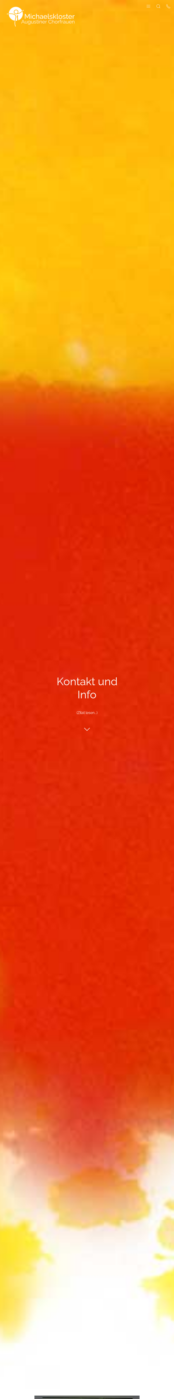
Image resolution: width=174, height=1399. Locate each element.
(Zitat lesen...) (87, 713)
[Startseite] (41, 16)
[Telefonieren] (168, 6)
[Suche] (158, 6)
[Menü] (148, 6)
